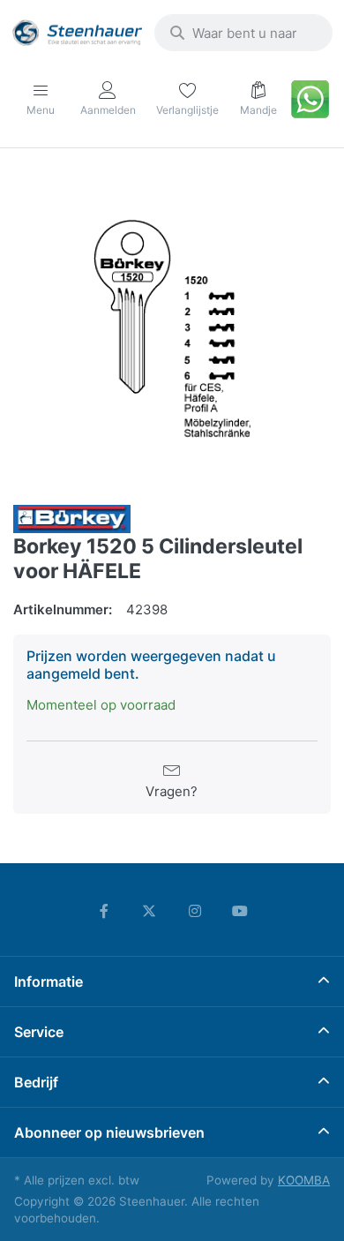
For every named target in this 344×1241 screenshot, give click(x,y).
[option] (172, 328)
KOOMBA (304, 1180)
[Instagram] (195, 910)
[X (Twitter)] (149, 910)
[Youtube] (240, 910)
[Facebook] (104, 910)
